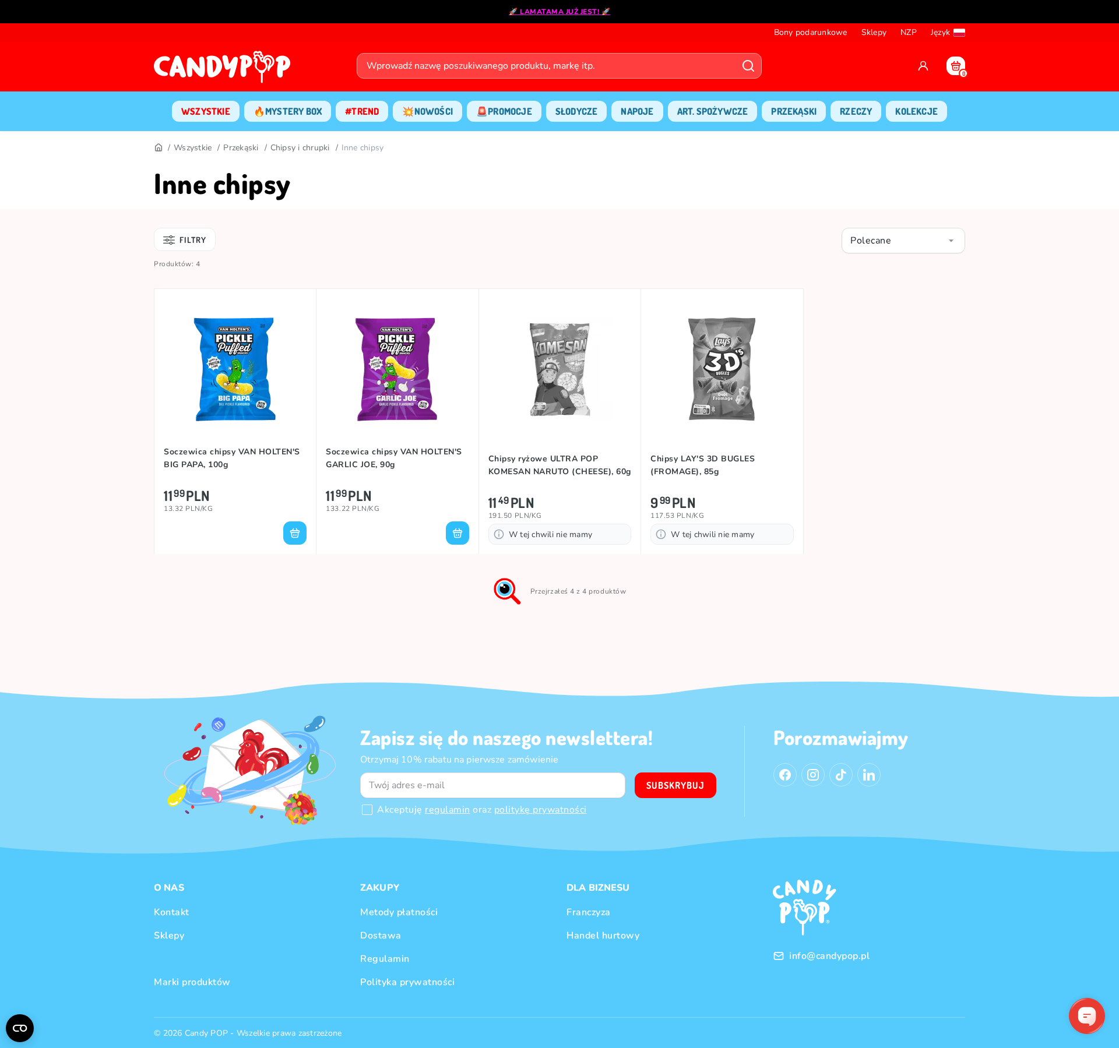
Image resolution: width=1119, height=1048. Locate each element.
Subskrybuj (675, 785)
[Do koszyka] (295, 533)
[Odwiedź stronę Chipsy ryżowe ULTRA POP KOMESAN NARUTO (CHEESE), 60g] (560, 369)
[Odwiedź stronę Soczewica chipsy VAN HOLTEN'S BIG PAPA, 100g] (235, 369)
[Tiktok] (841, 774)
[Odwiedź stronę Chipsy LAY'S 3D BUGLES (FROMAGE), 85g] (722, 369)
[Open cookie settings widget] (20, 1028)
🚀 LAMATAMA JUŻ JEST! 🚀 (559, 11)
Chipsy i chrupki (300, 147)
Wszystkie (193, 147)
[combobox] (903, 240)
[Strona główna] (225, 70)
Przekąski (240, 147)
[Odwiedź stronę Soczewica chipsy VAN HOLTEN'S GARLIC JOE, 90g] (397, 369)
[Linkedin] (869, 774)
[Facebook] (785, 774)
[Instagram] (813, 774)
